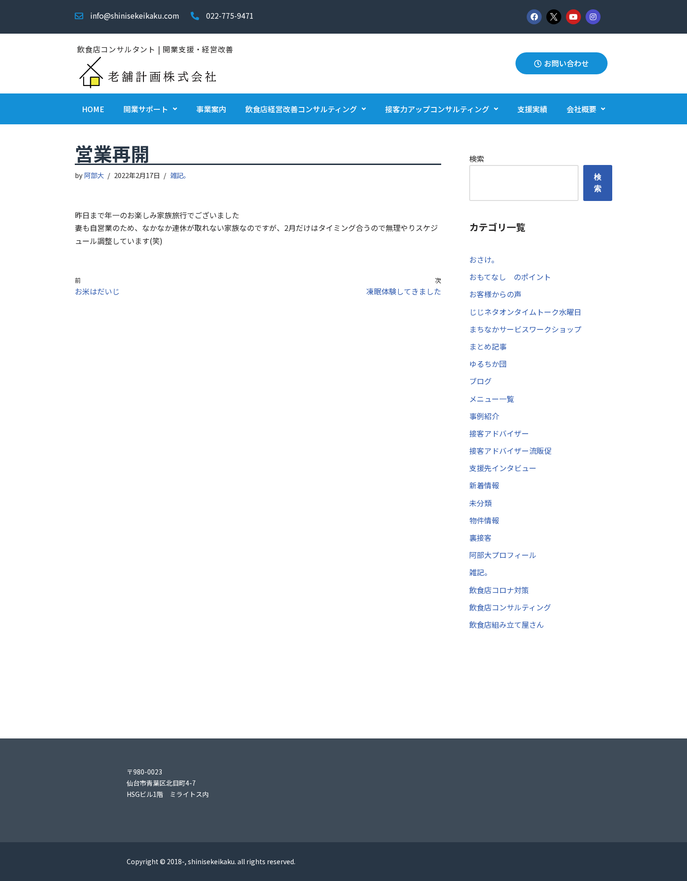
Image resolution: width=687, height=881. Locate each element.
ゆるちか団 (488, 363)
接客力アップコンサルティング (437, 109)
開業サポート (145, 109)
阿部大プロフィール (503, 554)
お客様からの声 (495, 294)
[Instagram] (593, 16)
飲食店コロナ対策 (499, 589)
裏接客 (480, 537)
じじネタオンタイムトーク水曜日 (525, 311)
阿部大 (94, 175)
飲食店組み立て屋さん (506, 624)
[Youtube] (573, 16)
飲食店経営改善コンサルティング (301, 109)
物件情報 (484, 520)
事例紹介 (484, 416)
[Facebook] (534, 16)
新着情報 (484, 485)
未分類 (480, 503)
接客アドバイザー (499, 433)
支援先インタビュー (503, 467)
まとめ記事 (488, 346)
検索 (476, 158)
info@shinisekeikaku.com (134, 15)
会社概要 (581, 109)
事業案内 (211, 109)
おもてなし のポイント (510, 276)
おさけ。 (484, 259)
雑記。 (180, 175)
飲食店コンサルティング (510, 607)
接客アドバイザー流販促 (510, 450)
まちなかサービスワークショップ (525, 329)
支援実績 (532, 109)
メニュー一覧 (491, 398)
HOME (93, 109)
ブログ (480, 381)
